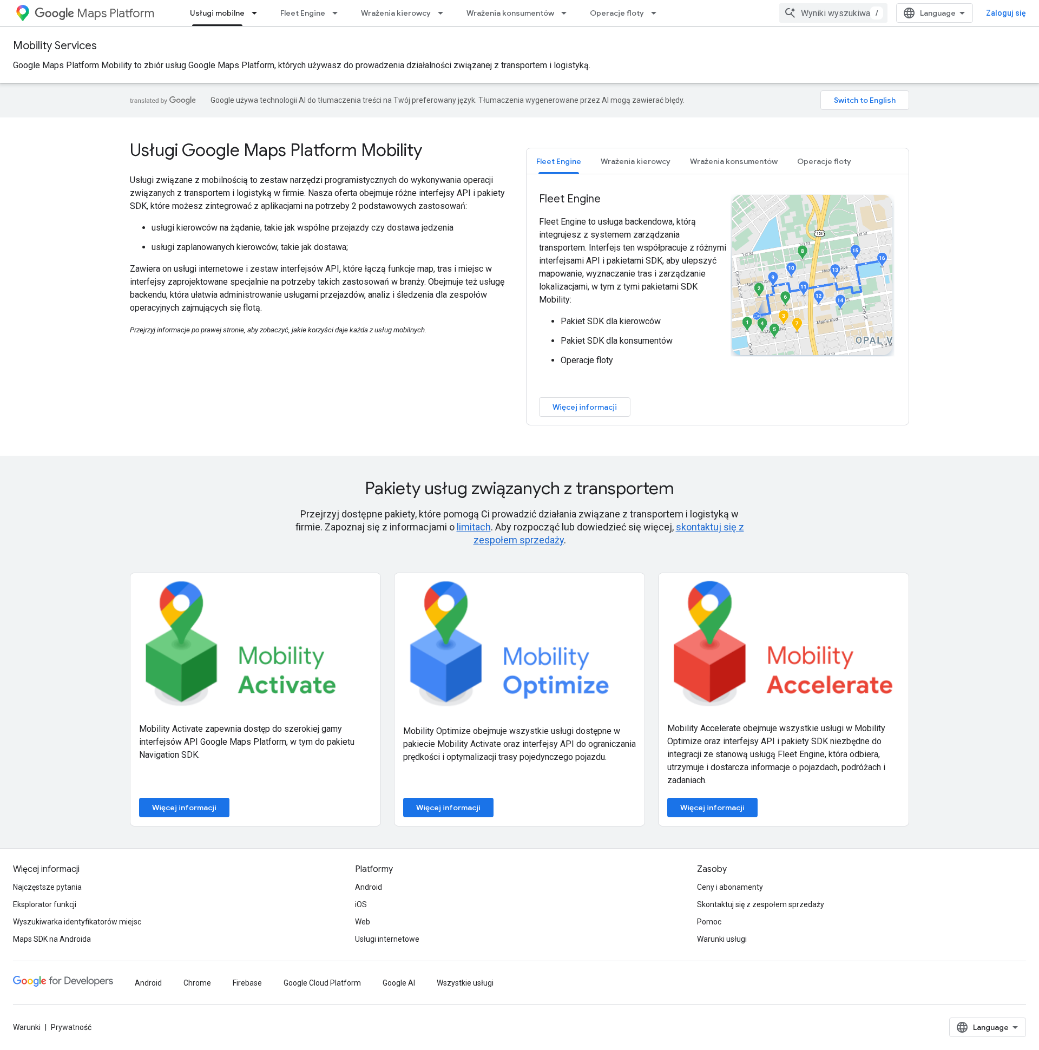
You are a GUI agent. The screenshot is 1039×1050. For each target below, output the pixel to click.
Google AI (399, 983)
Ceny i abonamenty (730, 887)
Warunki (27, 1027)
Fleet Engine (302, 13)
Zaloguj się (1006, 13)
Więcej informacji (585, 407)
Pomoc (709, 921)
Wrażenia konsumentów (510, 13)
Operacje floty (617, 13)
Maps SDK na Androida (52, 939)
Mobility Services (55, 45)
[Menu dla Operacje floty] (657, 13)
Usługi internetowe (387, 939)
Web (362, 921)
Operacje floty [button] (824, 161)
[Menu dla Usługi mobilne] (258, 13)
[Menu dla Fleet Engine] (338, 13)
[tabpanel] (718, 304)
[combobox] (833, 13)
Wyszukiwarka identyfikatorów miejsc (77, 921)
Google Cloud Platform (322, 983)
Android (368, 887)
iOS (361, 904)
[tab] (559, 161)
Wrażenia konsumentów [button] (734, 161)
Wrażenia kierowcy (396, 13)
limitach (474, 527)
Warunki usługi (722, 939)
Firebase (247, 983)
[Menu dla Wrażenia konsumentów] (567, 13)
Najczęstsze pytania (47, 887)
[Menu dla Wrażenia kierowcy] (444, 13)
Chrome (197, 983)
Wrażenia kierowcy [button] (635, 161)
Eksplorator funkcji (44, 904)
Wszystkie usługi (465, 983)
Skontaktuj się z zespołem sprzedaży (760, 904)
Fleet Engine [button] (558, 161)
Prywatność (71, 1027)
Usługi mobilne (217, 13)
